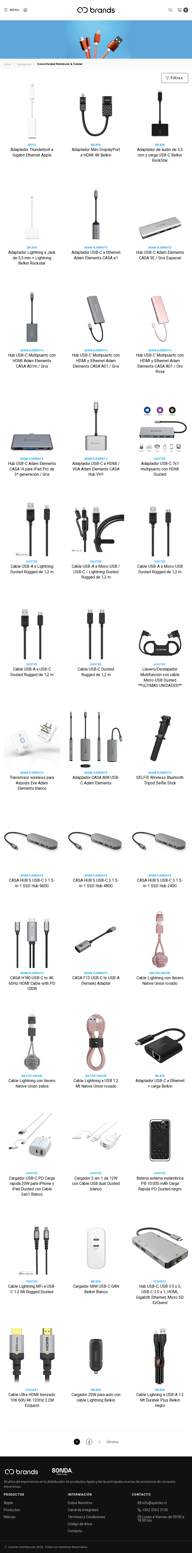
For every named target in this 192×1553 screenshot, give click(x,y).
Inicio (7, 64)
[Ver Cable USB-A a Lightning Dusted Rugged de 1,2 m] (32, 530)
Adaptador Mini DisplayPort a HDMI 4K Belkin (96, 152)
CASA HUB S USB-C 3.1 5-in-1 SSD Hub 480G (96, 883)
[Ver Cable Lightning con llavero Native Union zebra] (32, 1044)
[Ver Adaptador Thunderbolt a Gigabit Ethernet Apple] (32, 113)
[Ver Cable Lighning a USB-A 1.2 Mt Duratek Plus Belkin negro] (160, 1358)
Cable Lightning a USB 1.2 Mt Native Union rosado (96, 1083)
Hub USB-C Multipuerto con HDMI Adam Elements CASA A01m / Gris (32, 360)
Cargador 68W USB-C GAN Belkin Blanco (96, 1289)
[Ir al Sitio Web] (56, 1473)
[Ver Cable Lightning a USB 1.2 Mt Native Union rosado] (96, 1044)
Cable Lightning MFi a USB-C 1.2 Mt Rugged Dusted (32, 1289)
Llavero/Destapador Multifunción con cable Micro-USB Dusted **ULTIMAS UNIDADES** (160, 677)
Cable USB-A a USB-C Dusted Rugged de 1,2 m (32, 672)
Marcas (10, 1517)
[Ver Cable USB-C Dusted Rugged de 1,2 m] (96, 633)
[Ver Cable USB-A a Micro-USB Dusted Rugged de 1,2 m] (160, 530)
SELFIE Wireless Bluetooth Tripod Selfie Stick (160, 780)
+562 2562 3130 (155, 1510)
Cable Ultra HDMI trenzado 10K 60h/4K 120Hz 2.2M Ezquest (31, 1400)
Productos (12, 1510)
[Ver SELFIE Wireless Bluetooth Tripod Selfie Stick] (160, 741)
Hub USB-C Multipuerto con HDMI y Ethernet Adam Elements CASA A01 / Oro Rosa (160, 363)
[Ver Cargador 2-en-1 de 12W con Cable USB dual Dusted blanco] (96, 1141)
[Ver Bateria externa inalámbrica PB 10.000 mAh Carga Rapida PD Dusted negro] (160, 1141)
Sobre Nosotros (80, 1503)
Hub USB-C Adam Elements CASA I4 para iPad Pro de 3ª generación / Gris (32, 469)
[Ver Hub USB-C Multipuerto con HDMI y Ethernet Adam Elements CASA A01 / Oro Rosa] (160, 319)
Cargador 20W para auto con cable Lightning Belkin (96, 1397)
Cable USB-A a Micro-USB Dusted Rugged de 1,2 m (160, 569)
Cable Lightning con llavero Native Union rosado (160, 980)
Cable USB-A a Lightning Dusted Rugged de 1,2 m (32, 569)
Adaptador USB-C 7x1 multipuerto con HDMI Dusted (160, 469)
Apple (8, 1503)
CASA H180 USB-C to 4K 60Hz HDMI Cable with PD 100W (32, 983)
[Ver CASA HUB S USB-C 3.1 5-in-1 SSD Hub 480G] (96, 844)
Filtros (176, 78)
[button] (11, 10)
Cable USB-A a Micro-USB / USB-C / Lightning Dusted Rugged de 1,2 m (96, 572)
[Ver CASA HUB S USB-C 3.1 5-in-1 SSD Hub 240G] (160, 844)
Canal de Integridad (83, 1510)
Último (112, 1441)
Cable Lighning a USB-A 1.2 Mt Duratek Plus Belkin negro (160, 1400)
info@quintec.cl (154, 1503)
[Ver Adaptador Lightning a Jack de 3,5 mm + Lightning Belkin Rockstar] (32, 216)
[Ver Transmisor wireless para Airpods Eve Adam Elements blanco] (32, 741)
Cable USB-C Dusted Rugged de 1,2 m (96, 672)
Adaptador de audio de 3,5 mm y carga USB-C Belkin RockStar (160, 155)
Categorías (24, 64)
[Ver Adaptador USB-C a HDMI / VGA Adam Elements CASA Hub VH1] (96, 427)
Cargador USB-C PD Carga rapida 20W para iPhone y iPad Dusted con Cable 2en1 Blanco (32, 1186)
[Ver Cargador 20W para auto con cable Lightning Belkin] (96, 1358)
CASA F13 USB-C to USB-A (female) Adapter (96, 980)
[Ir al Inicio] (96, 10)
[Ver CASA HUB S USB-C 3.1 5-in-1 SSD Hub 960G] (32, 844)
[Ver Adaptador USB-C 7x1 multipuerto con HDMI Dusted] (160, 427)
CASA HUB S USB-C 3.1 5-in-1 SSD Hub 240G (160, 883)
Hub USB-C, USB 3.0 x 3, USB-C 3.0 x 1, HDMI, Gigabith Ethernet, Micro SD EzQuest (160, 1294)
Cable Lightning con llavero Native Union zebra (32, 1083)
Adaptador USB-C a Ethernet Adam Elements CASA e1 (96, 255)
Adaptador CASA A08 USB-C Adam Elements (96, 780)
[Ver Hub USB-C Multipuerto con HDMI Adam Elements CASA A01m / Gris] (32, 319)
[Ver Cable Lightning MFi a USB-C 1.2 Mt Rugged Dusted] (32, 1250)
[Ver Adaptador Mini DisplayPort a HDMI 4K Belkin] (96, 113)
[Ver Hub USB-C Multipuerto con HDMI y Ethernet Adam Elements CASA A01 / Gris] (96, 319)
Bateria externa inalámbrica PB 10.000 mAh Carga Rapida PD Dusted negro (160, 1183)
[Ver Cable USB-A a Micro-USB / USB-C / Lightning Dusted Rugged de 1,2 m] (96, 530)
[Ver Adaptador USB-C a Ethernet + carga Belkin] (160, 1044)
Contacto (75, 1531)
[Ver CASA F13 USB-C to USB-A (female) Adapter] (96, 941)
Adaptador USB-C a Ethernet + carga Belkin (160, 1083)
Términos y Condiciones (86, 1517)
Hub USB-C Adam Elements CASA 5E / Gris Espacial (160, 255)
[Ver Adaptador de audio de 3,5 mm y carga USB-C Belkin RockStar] (160, 113)
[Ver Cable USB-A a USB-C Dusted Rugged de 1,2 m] (32, 633)
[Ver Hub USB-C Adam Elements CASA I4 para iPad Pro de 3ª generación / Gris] (32, 427)
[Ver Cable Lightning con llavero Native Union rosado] (160, 941)
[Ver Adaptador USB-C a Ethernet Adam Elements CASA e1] (96, 216)
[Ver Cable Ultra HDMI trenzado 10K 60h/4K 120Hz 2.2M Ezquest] (32, 1358)
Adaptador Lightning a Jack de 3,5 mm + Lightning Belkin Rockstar (32, 258)
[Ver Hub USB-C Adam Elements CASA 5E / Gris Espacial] (160, 216)
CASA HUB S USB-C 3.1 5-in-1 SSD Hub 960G (32, 883)
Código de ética (80, 1524)
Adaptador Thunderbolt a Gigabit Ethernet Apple (31, 152)
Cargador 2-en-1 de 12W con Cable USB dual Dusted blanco (96, 1183)
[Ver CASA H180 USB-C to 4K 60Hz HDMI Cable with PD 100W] (32, 941)
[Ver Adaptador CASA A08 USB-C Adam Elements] (96, 741)
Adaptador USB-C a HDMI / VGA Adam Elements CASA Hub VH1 (96, 469)
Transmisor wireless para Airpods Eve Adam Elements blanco (32, 783)
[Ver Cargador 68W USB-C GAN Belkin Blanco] (96, 1250)
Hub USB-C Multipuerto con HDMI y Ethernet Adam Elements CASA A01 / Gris (96, 360)
